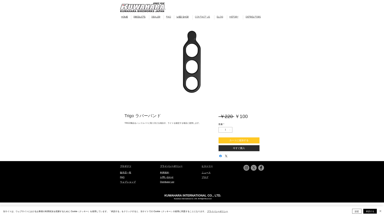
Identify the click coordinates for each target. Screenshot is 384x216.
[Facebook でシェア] (220, 156)
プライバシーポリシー (217, 211)
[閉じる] (380, 211)
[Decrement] (221, 129)
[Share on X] (226, 156)
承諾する (370, 211)
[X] (254, 168)
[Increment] (230, 129)
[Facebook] (261, 168)
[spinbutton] (225, 129)
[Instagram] (246, 168)
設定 (357, 211)
